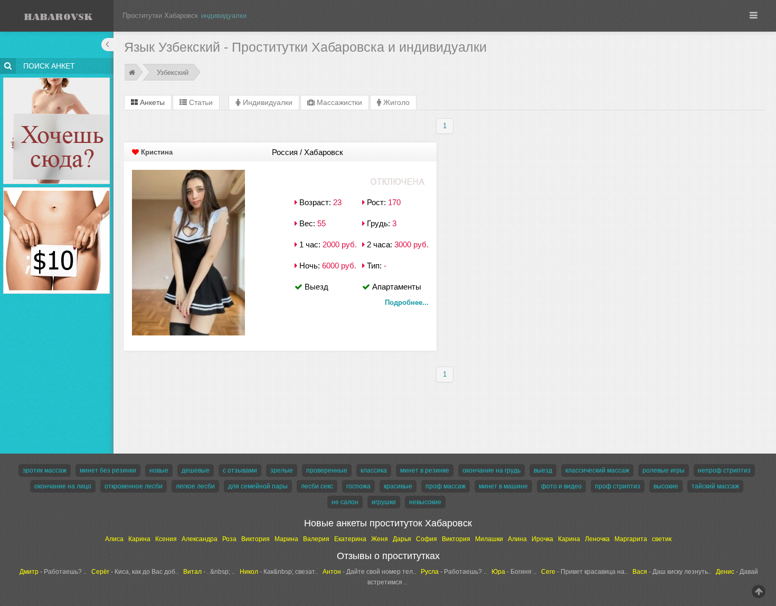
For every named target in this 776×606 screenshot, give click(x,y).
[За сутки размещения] (56, 189)
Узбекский (172, 72)
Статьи (200, 102)
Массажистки (338, 102)
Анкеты (151, 102)
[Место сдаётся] (56, 79)
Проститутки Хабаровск (160, 16)
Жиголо (395, 102)
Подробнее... (407, 302)
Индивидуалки (266, 102)
